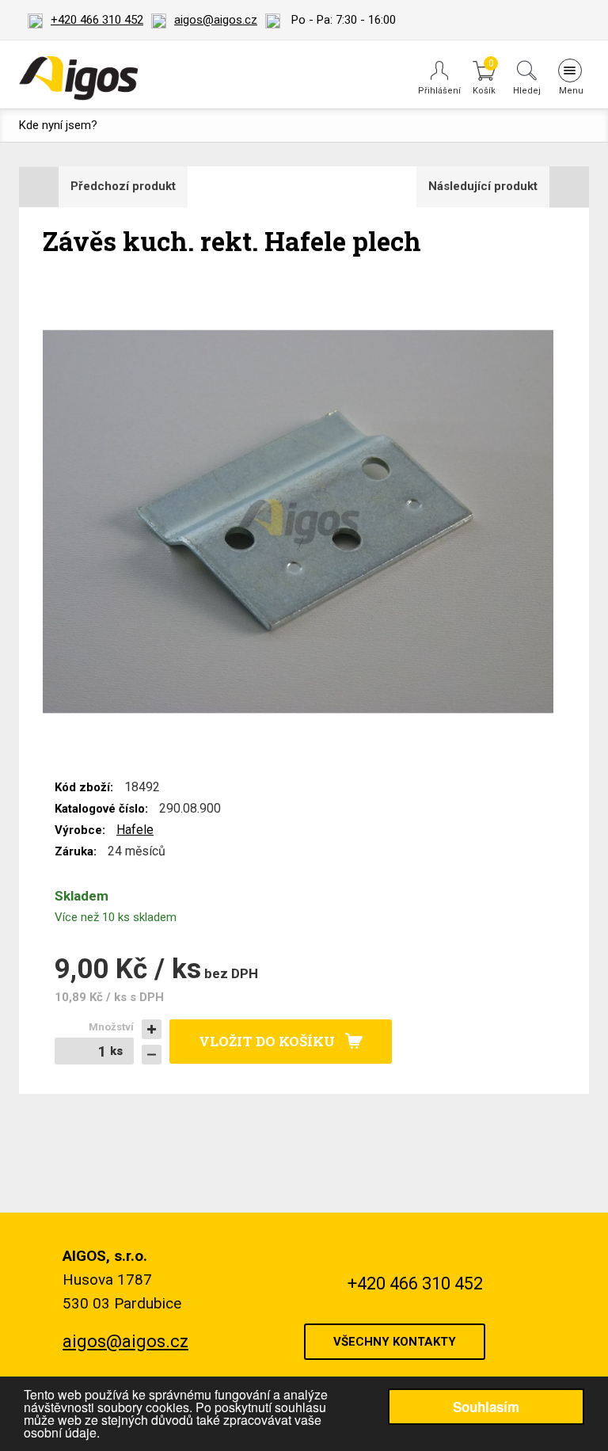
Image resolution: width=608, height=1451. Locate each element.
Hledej (527, 90)
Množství (111, 1027)
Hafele (135, 829)
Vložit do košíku (267, 1041)
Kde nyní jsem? (58, 125)
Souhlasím (486, 1406)
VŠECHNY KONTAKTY (394, 1342)
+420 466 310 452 (97, 20)
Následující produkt (483, 186)
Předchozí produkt (123, 186)
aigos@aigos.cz (215, 20)
